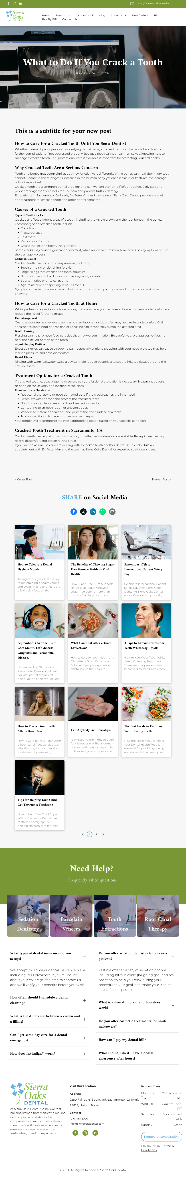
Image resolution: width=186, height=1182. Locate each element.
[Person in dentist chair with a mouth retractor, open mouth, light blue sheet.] (39, 620)
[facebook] (8, 4)
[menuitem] (46, 15)
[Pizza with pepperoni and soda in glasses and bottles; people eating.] (93, 620)
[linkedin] (20, 4)
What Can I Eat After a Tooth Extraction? (91, 646)
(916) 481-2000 (79, 1118)
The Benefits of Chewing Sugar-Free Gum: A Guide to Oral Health (93, 569)
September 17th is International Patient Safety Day (143, 569)
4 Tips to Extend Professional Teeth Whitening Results (144, 646)
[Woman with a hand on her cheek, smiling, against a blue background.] (146, 620)
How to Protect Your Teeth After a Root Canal (36, 729)
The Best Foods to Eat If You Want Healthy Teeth (143, 729)
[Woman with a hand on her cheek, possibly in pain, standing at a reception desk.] (39, 704)
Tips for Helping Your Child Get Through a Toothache (37, 802)
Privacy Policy (150, 1145)
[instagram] (14, 4)
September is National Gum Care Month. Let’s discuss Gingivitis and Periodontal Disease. (37, 650)
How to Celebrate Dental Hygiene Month (35, 567)
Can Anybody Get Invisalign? (91, 730)
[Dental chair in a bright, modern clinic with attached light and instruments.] (146, 542)
